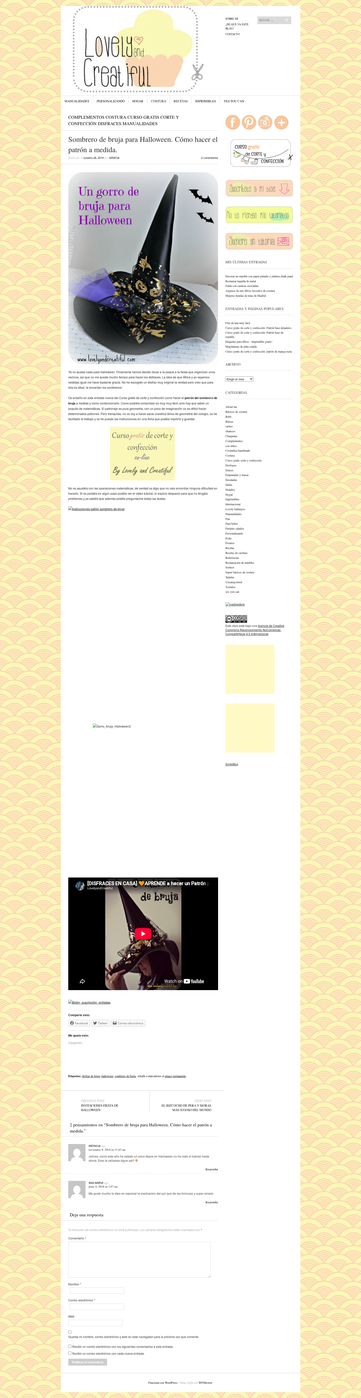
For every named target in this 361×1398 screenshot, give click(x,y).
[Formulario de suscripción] (89, 1002)
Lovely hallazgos (235, 509)
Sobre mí (231, 18)
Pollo (228, 538)
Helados (230, 489)
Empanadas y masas (237, 475)
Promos (230, 543)
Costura (158, 101)
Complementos (86, 117)
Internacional (232, 504)
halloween (107, 1076)
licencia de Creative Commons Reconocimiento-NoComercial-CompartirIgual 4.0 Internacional (254, 630)
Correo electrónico (81, 1300)
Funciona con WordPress (163, 1382)
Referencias (232, 558)
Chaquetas (231, 436)
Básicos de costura (236, 412)
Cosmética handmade (237, 450)
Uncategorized (233, 582)
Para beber (231, 523)
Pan (227, 519)
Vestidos (230, 587)
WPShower (205, 1382)
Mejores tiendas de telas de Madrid (245, 295)
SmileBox (231, 764)
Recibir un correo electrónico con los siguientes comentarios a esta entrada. (122, 1346)
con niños (231, 446)
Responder (212, 1169)
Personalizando (111, 101)
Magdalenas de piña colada (241, 346)
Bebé (228, 416)
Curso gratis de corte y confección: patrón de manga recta (258, 351)
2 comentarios (209, 158)
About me (231, 407)
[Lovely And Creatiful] (143, 24)
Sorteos (229, 567)
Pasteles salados (234, 528)
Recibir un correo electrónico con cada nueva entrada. (108, 1353)
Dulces (229, 470)
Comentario (77, 1238)
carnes (229, 426)
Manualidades (77, 101)
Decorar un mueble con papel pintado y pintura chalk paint (259, 276)
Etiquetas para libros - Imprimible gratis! (248, 341)
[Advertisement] (250, 669)
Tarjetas (229, 577)
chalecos (230, 431)
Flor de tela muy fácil (237, 323)
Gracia (114, 158)
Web (71, 1316)
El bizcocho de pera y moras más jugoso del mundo (186, 1105)
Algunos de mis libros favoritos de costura (250, 291)
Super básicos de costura (239, 572)
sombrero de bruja (125, 1076)
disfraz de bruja (91, 1076)
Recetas (181, 101)
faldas (228, 485)
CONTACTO (232, 34)
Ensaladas (231, 480)
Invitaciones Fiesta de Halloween (99, 1105)
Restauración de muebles (239, 563)
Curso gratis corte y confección (243, 460)
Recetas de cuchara (236, 553)
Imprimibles (205, 101)
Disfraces (109, 123)
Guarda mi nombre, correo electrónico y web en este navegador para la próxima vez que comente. (133, 1337)
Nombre (74, 1284)
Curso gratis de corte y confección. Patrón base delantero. (258, 328)
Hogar (137, 101)
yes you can (234, 101)
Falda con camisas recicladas (242, 286)
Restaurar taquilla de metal (240, 281)
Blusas (229, 421)
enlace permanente (175, 1076)
